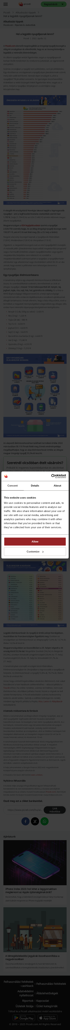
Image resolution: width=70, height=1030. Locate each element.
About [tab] (57, 485)
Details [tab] (35, 485)
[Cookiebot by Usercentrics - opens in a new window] (51, 476)
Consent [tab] (12, 485)
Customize (33, 551)
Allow (35, 541)
